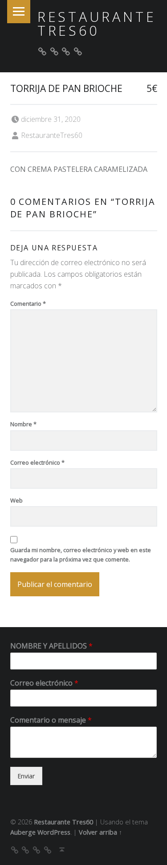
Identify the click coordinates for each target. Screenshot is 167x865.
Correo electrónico (37, 462)
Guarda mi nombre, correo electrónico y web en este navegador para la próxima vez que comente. (80, 554)
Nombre (23, 424)
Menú (18, 11)
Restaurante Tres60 (96, 23)
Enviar (26, 776)
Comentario (28, 303)
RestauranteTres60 (51, 135)
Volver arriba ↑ (100, 832)
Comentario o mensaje (51, 720)
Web (16, 500)
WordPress (53, 832)
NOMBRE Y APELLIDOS (51, 646)
